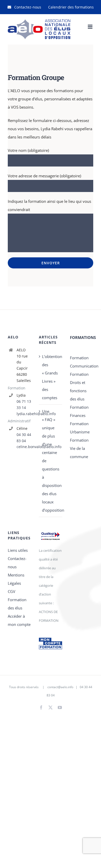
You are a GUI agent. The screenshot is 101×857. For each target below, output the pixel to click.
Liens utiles (18, 550)
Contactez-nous (17, 562)
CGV (11, 591)
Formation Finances (79, 411)
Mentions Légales (16, 579)
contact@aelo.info (60, 687)
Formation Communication (81, 362)
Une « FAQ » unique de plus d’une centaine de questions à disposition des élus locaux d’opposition (51, 461)
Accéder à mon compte (19, 620)
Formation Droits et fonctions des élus (79, 386)
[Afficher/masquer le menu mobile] (90, 26)
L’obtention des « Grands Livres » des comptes (51, 377)
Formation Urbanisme (80, 427)
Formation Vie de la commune (79, 448)
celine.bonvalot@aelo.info (24, 446)
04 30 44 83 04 (24, 437)
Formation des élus (17, 603)
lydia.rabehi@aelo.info (24, 413)
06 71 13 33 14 (24, 404)
